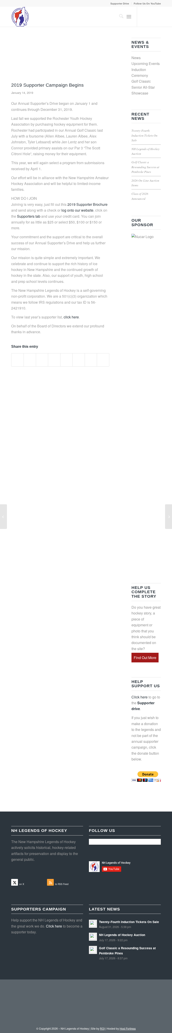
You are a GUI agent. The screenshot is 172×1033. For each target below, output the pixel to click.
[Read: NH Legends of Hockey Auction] (93, 937)
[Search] (119, 16)
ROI (102, 1028)
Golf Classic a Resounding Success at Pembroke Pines (145, 167)
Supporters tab (28, 216)
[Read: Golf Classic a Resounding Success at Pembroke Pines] (93, 950)
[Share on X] (30, 359)
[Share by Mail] (103, 359)
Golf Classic (141, 81)
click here (71, 317)
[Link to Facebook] (150, 16)
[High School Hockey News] (168, 516)
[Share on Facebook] (17, 359)
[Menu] (129, 17)
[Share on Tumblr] (66, 359)
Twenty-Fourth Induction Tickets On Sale (144, 135)
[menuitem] (119, 3)
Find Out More (145, 657)
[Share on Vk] (78, 359)
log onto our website (77, 210)
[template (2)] (60, 59)
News (136, 57)
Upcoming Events (145, 63)
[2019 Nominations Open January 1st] (3, 516)
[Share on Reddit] (91, 359)
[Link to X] (144, 16)
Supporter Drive (119, 3)
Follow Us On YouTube (147, 3)
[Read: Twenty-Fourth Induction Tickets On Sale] (93, 924)
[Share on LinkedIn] (54, 359)
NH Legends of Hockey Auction (122, 935)
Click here (139, 697)
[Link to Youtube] (157, 16)
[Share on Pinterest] (42, 359)
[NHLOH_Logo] (20, 16)
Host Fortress (128, 1028)
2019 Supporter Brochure (87, 204)
